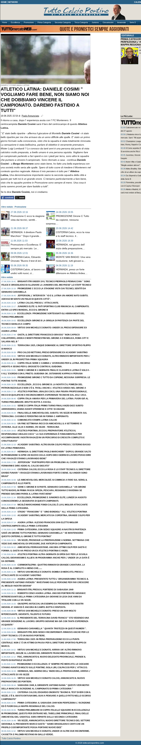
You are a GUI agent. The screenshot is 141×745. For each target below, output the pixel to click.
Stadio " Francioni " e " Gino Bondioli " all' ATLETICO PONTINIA (52, 512)
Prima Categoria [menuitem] (44, 22)
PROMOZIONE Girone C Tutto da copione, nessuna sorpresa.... (67, 220)
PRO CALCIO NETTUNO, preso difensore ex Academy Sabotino (53, 352)
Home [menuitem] (4, 22)
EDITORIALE (128, 35)
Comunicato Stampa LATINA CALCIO (37, 420)
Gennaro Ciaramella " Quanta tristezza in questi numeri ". (51, 628)
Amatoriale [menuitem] (121, 22)
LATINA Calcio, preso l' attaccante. (38, 303)
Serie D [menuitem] (133, 22)
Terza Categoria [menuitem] (81, 22)
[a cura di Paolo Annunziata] (89, 12)
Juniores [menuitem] (95, 22)
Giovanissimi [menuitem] (108, 22)
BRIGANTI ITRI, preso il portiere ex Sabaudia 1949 (45, 589)
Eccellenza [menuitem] (15, 22)
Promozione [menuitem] (29, 22)
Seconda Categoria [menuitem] (63, 22)
